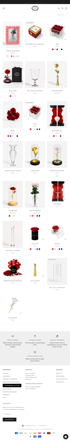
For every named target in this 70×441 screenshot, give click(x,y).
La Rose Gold (35, 170)
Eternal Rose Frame (13, 51)
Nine (57, 44)
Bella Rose (13, 90)
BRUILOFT (59, 373)
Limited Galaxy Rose (57, 170)
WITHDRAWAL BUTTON (12, 385)
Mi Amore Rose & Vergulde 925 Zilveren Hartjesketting (35, 44)
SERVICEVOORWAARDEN (10, 392)
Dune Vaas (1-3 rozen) (13, 250)
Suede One (35, 243)
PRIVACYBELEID (7, 389)
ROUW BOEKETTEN (61, 379)
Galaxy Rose (13, 318)
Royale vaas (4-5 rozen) (13, 170)
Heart (13, 130)
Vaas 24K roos (35, 280)
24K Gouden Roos (57, 90)
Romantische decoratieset (13, 280)
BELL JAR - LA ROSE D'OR (57, 287)
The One (57, 243)
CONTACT (6, 373)
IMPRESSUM (6, 394)
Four (35, 124)
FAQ (4, 397)
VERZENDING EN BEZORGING (11, 382)
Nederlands (42, 425)
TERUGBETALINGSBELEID (10, 379)
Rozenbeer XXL (57, 130)
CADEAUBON (6, 376)
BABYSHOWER (60, 376)
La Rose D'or (13, 210)
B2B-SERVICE (60, 382)
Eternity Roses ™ (35, 210)
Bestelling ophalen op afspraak (34, 383)
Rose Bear (57, 204)
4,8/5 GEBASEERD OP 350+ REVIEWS (35, 2)
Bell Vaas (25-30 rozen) (35, 90)
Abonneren (9, 419)
